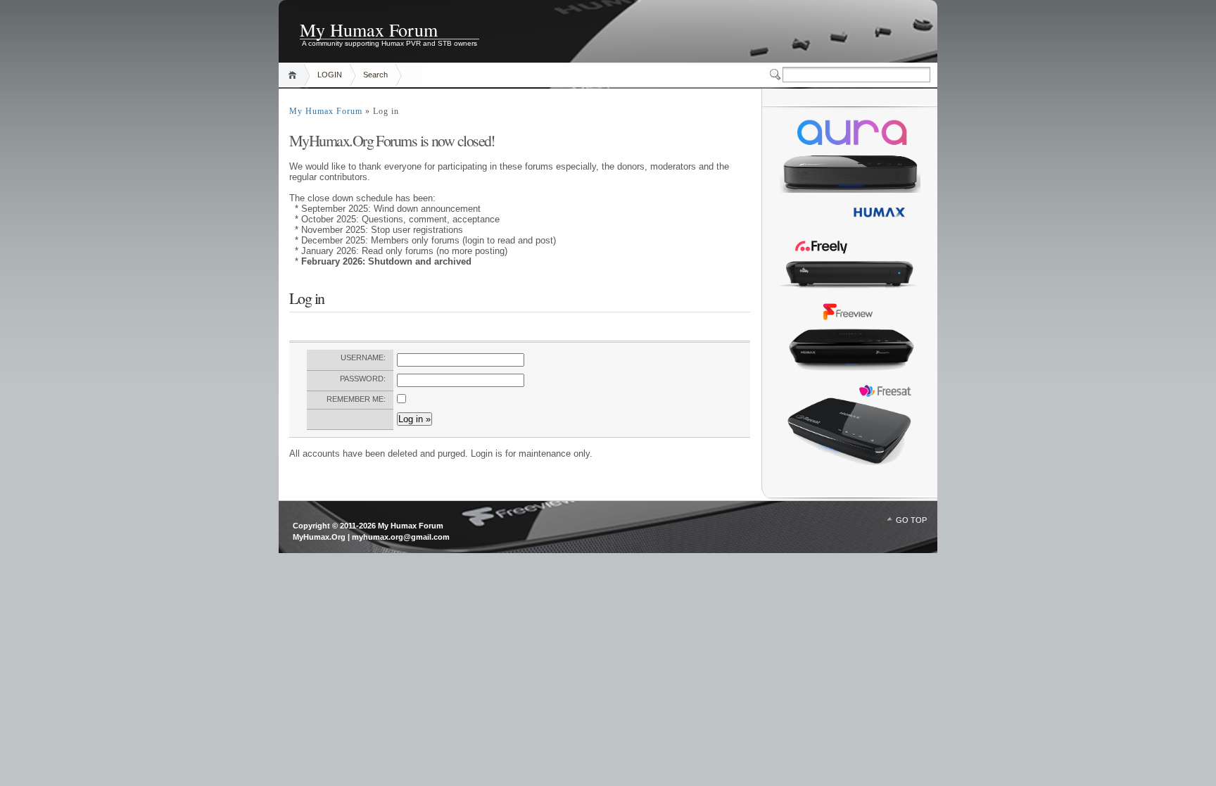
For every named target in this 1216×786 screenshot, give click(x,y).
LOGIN (329, 74)
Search (375, 74)
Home (294, 75)
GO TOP (911, 520)
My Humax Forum (369, 28)
